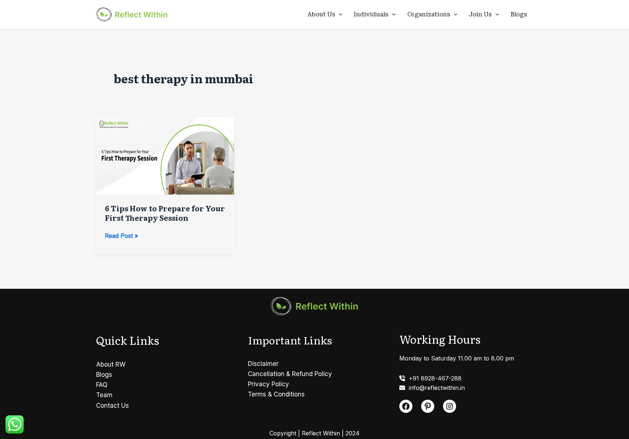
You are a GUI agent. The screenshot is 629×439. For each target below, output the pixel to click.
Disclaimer (263, 363)
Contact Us (112, 405)
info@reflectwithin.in (435, 387)
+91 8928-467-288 (433, 378)
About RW (111, 364)
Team (104, 395)
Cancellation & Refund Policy (290, 374)
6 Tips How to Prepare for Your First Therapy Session (165, 213)
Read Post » (121, 236)
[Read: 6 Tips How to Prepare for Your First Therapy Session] (165, 155)
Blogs (519, 14)
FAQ (101, 384)
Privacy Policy (268, 384)
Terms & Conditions (276, 394)
